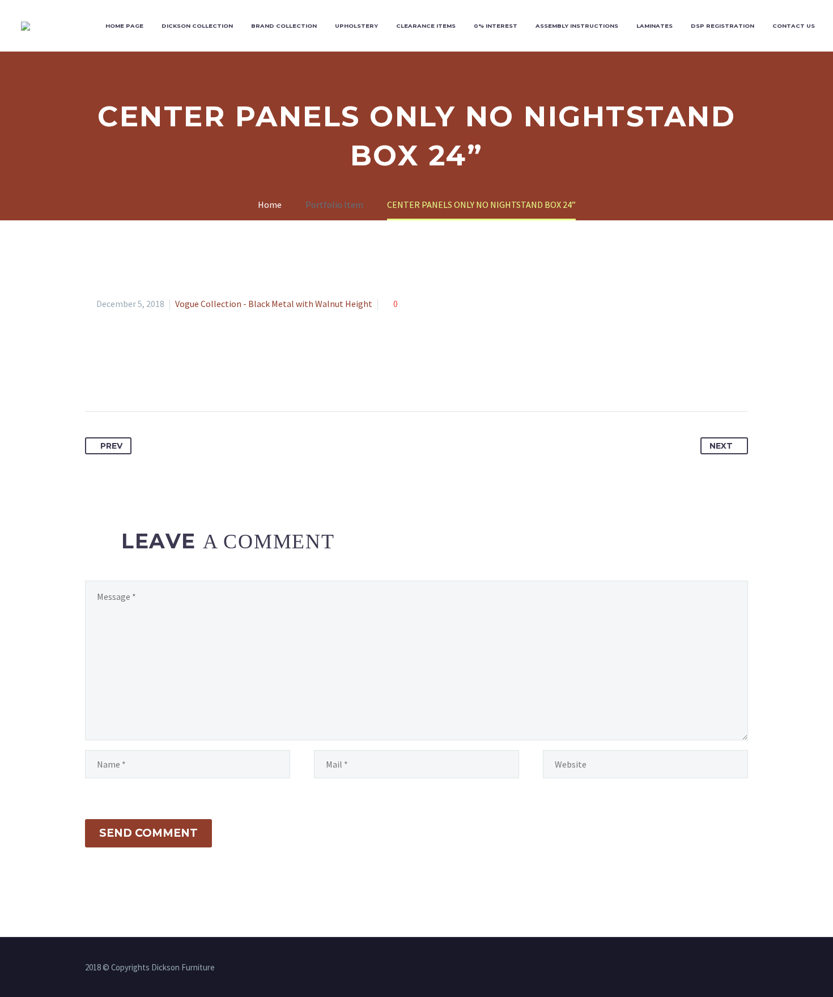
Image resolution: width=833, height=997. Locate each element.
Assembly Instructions (577, 26)
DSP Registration (722, 26)
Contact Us (793, 26)
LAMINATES (654, 26)
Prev (111, 446)
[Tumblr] (157, 375)
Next (721, 446)
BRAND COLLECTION (284, 26)
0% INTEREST (495, 26)
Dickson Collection (197, 26)
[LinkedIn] (178, 375)
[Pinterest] (136, 375)
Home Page (124, 26)
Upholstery (356, 26)
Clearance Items (426, 26)
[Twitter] (115, 375)
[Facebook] (94, 375)
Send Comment (148, 833)
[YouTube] (744, 968)
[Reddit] (199, 375)
